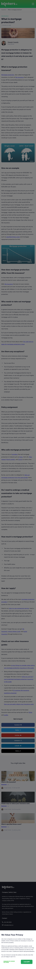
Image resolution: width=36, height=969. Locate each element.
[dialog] (18, 484)
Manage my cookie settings (9, 962)
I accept (27, 962)
